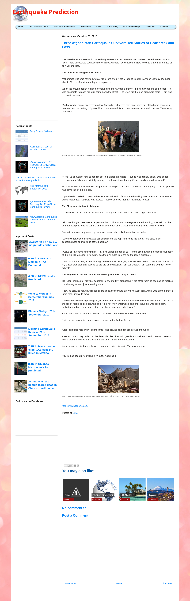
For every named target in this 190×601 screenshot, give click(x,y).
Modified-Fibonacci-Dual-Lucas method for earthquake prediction (36, 179)
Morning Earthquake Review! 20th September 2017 (41, 332)
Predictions (85, 26)
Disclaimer (150, 26)
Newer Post (70, 583)
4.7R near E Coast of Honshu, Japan (41, 148)
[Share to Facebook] (75, 466)
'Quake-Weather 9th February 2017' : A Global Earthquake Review (43, 204)
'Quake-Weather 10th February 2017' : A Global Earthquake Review (43, 165)
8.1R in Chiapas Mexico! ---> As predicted (38, 367)
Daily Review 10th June (42, 131)
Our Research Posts (38, 26)
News (98, 26)
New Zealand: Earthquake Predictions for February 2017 (43, 220)
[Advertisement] (118, 164)
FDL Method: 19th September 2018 (39, 187)
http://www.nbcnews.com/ (75, 405)
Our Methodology (131, 26)
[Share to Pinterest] (78, 466)
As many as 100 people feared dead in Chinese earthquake (42, 385)
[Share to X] (71, 466)
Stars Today (112, 26)
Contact (164, 26)
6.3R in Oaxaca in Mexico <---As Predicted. (39, 262)
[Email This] (65, 466)
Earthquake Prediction (46, 12)
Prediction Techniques (64, 26)
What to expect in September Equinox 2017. (41, 297)
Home (20, 26)
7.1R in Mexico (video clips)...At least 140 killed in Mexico (42, 349)
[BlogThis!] (68, 466)
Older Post (167, 583)
